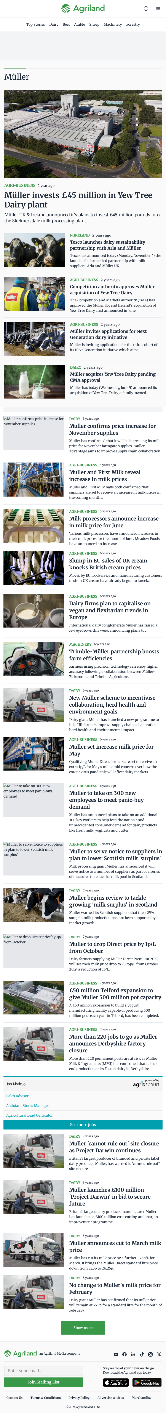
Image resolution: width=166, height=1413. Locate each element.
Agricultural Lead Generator (29, 1115)
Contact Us (14, 1398)
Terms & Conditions (45, 1398)
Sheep (94, 24)
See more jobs (83, 1124)
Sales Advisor (17, 1096)
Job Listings (16, 1084)
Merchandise (142, 1398)
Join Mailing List (43, 1382)
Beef (66, 24)
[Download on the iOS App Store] (116, 1382)
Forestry (133, 24)
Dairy (53, 24)
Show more (83, 1328)
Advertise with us (110, 1398)
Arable (79, 24)
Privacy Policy (79, 1398)
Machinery (113, 24)
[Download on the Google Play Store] (147, 1382)
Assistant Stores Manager (27, 1105)
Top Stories (35, 24)
